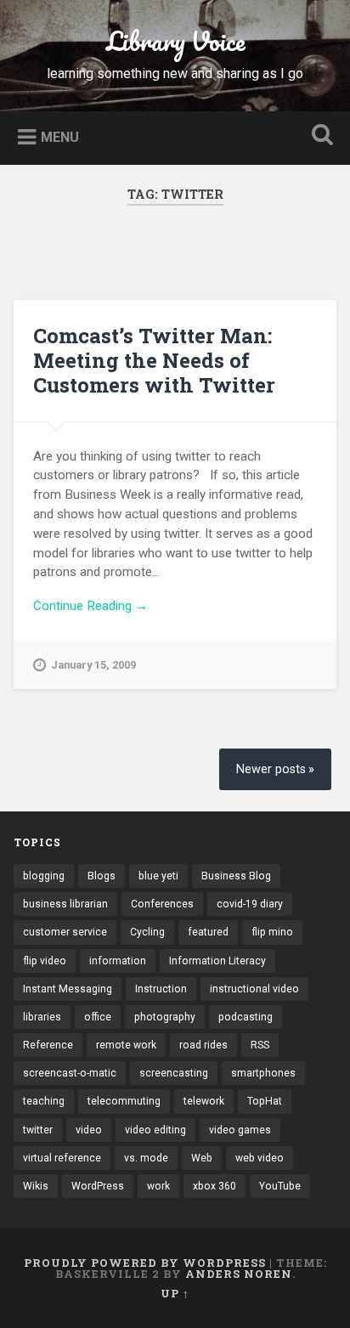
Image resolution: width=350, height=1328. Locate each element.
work (158, 1186)
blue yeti (158, 876)
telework (203, 1101)
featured (208, 932)
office (97, 1017)
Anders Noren (238, 1273)
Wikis (35, 1186)
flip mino (272, 932)
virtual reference (62, 1158)
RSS (260, 1045)
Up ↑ (175, 1293)
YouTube (280, 1186)
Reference (48, 1045)
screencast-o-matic (69, 1073)
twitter (38, 1130)
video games (240, 1130)
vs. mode (146, 1158)
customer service (65, 932)
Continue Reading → (90, 605)
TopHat (264, 1101)
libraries (42, 1017)
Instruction (161, 989)
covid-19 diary (250, 904)
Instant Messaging (67, 989)
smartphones (263, 1073)
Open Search (318, 136)
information (117, 961)
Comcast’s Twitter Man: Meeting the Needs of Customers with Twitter (154, 360)
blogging (44, 876)
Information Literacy (217, 961)
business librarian (65, 904)
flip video (44, 961)
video (89, 1130)
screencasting (173, 1073)
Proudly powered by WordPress (145, 1262)
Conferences (162, 904)
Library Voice (175, 41)
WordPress (97, 1186)
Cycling (147, 932)
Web (201, 1158)
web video (259, 1158)
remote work (126, 1045)
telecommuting (124, 1101)
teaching (44, 1101)
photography (164, 1017)
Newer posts (271, 769)
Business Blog (236, 876)
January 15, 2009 (93, 664)
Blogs (102, 876)
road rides (203, 1045)
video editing (155, 1130)
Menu (60, 136)
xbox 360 (214, 1186)
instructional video (254, 989)
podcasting (245, 1017)
